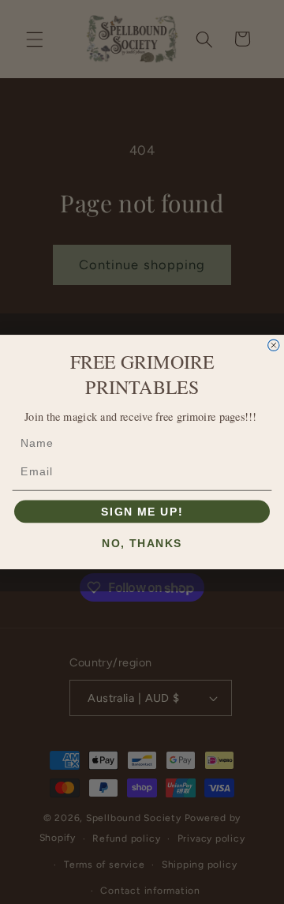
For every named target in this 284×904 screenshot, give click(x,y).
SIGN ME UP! (141, 511)
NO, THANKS (141, 543)
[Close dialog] (273, 345)
